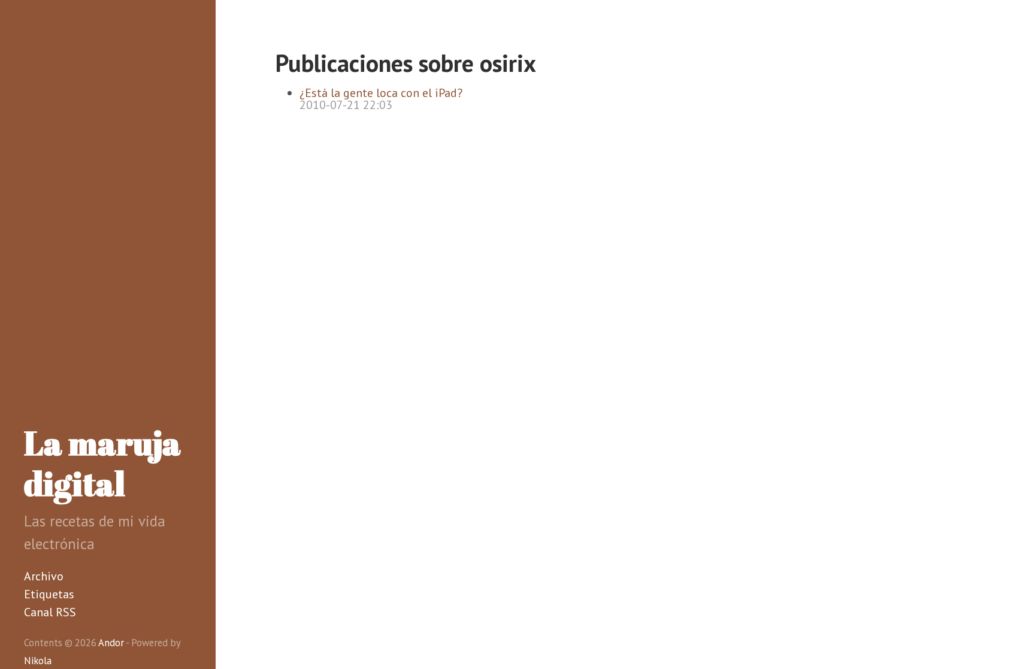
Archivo (43, 576)
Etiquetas (49, 594)
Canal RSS (50, 612)
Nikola (38, 660)
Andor (111, 642)
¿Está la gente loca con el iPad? (380, 93)
